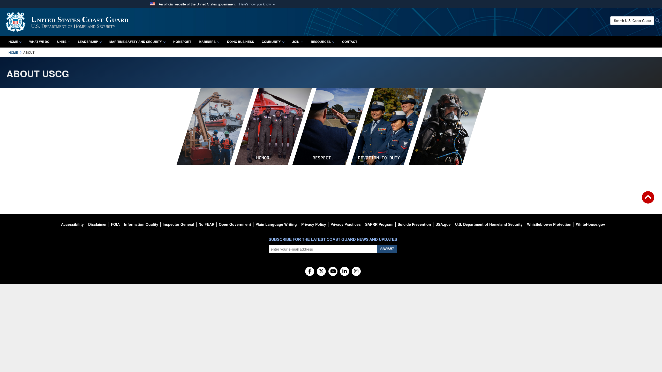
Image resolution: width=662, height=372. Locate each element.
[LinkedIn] (344, 271)
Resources (321, 41)
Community (271, 41)
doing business (240, 41)
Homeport (182, 41)
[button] (257, 4)
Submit (387, 248)
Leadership (88, 41)
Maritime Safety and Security (135, 41)
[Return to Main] (648, 200)
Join (295, 41)
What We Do (39, 41)
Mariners (207, 41)
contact (349, 41)
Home (13, 41)
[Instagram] (356, 271)
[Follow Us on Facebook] (309, 271)
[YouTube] (332, 271)
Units (61, 41)
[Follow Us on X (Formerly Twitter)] (321, 271)
